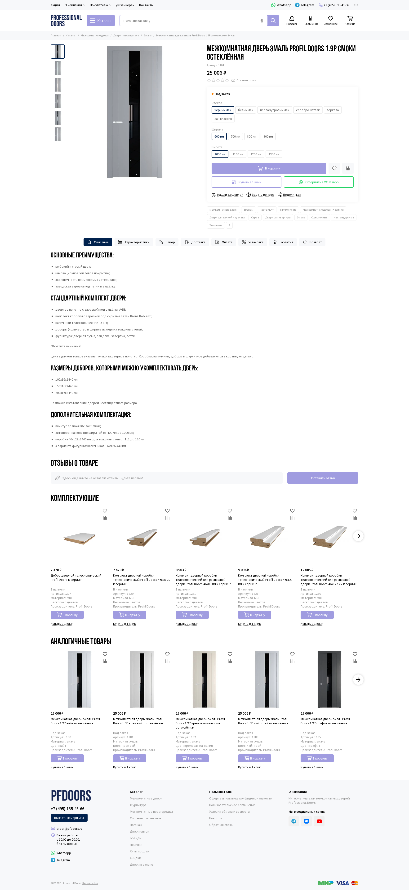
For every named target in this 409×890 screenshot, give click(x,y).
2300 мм (274, 154)
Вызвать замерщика (69, 818)
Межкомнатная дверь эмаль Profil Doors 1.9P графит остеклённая (325, 721)
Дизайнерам (125, 5)
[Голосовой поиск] (262, 20)
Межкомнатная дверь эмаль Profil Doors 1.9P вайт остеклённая (75, 721)
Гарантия (286, 242)
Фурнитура (138, 805)
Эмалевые (215, 225)
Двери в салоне (141, 864)
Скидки (135, 858)
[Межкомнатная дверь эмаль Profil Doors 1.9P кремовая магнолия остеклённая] (204, 679)
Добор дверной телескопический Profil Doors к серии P (76, 577)
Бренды (248, 209)
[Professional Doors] (66, 20)
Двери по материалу (126, 35)
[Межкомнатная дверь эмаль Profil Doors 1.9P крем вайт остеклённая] (142, 679)
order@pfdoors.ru (70, 828)
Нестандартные (344, 217)
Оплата (227, 242)
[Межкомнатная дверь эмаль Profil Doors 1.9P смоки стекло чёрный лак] (134, 111)
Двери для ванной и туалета (227, 217)
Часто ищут (267, 209)
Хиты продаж (139, 851)
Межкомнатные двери (95, 35)
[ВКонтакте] (306, 821)
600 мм (219, 136)
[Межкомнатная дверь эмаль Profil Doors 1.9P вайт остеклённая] (79, 679)
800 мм (252, 136)
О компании (298, 792)
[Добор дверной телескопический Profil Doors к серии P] (79, 536)
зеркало (333, 110)
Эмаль (147, 35)
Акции (55, 5)
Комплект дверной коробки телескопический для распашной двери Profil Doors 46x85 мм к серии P (203, 579)
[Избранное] (334, 168)
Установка (256, 242)
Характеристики (137, 242)
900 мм (268, 136)
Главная (56, 35)
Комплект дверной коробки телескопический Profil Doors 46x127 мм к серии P (265, 579)
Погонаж (136, 825)
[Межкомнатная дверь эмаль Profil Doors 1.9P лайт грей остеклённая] (267, 679)
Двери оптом (139, 831)
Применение (288, 209)
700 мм (235, 136)
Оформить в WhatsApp (322, 182)
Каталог (71, 35)
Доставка (198, 242)
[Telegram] (294, 821)
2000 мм (220, 154)
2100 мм (238, 154)
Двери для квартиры (278, 217)
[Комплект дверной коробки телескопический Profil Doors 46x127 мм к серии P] (267, 536)
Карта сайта (90, 883)
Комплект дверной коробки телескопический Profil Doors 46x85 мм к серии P (141, 579)
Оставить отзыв (323, 478)
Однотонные (319, 217)
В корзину (70, 615)
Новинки (136, 844)
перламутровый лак (274, 110)
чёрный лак (222, 110)
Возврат (316, 242)
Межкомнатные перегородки (151, 811)
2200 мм (256, 154)
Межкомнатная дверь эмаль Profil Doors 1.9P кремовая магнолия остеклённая (200, 723)
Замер (170, 242)
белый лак (245, 110)
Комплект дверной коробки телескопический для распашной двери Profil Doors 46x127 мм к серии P (329, 579)
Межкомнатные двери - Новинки (323, 209)
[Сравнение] (348, 168)
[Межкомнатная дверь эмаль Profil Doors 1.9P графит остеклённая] (329, 679)
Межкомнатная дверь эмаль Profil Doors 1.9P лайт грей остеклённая (263, 721)
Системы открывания (145, 818)
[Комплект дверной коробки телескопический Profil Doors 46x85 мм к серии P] (142, 536)
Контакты (146, 5)
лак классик (223, 119)
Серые (255, 217)
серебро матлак (308, 110)
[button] (69, 112)
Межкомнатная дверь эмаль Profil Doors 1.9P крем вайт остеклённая (138, 721)
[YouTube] (319, 821)
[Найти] (273, 20)
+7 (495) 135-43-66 (336, 5)
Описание (101, 242)
